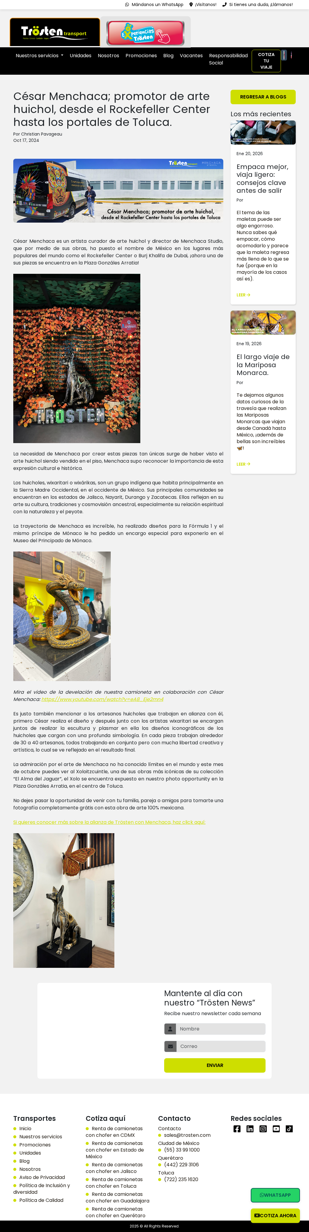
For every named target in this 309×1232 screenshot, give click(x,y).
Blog (168, 55)
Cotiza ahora (278, 1215)
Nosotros (108, 55)
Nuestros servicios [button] (38, 55)
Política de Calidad (41, 1200)
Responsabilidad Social (228, 59)
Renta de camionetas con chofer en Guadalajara (117, 1197)
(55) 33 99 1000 (182, 1150)
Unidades (80, 55)
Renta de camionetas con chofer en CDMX (114, 1132)
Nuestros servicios (40, 1137)
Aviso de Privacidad (42, 1177)
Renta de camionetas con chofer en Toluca (114, 1183)
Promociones (141, 55)
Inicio (25, 1128)
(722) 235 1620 (181, 1179)
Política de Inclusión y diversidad (41, 1189)
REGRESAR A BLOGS (263, 96)
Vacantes (191, 55)
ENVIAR (215, 1065)
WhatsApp (277, 1195)
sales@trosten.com (187, 1135)
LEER (242, 295)
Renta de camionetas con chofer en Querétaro (115, 1212)
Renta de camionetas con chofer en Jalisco (114, 1168)
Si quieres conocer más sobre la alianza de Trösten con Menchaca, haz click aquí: (109, 822)
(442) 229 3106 (181, 1165)
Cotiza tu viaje (266, 61)
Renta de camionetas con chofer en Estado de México (115, 1150)
